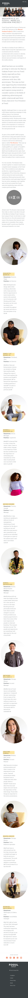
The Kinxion (14, 143)
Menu (25, 1)
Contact (11, 978)
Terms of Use (12, 985)
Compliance (12, 975)
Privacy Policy (13, 980)
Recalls (11, 983)
